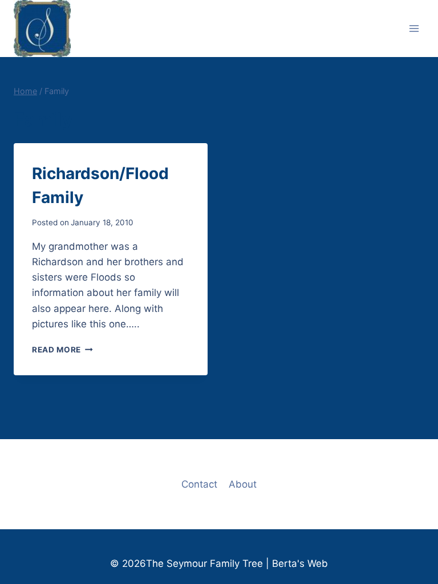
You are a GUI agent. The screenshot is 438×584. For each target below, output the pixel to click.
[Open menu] (413, 28)
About (243, 484)
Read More (62, 349)
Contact (199, 484)
